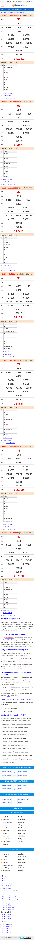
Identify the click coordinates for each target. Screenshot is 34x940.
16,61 (28, 799)
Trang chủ (2, 12)
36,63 (25, 772)
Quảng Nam (22, 868)
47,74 (14, 772)
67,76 (14, 785)
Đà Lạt (20, 839)
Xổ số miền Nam (17, 812)
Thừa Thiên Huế (8, 865)
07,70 (4, 772)
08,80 (4, 775)
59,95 (9, 785)
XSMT (4, 15)
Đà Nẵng (21, 854)
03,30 (14, 775)
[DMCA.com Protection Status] (25, 938)
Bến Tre (20, 816)
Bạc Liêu (5, 844)
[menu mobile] (2, 5)
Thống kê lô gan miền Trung (10, 899)
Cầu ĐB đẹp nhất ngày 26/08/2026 (17, 795)
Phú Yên (20, 870)
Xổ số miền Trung (10, 12)
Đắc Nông (6, 868)
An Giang (21, 822)
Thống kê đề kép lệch (8, 909)
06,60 (20, 772)
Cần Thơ (21, 827)
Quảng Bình (6, 870)
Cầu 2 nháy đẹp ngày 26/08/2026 (17, 781)
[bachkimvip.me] (19, 7)
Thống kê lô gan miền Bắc (9, 894)
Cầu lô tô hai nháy (7, 930)
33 (29, 785)
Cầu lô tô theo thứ (7, 932)
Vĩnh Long (21, 819)
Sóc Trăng (21, 836)
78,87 (14, 802)
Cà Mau (5, 833)
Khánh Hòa (21, 859)
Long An (5, 825)
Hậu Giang (6, 836)
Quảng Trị (21, 865)
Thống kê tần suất (7, 892)
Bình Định (6, 854)
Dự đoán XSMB (6, 915)
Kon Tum (5, 862)
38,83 (4, 789)
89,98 (20, 785)
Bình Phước (22, 830)
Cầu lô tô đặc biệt (7, 926)
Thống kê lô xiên (6, 903)
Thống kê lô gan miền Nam (9, 897)
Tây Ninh (5, 816)
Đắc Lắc (5, 857)
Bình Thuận (6, 839)
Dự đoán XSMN (6, 917)
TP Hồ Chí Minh (7, 822)
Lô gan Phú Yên (10, 98)
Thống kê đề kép (7, 905)
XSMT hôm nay (7, 93)
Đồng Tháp (6, 830)
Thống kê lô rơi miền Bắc (9, 901)
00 (19, 799)
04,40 (25, 785)
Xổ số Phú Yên (20, 12)
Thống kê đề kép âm (8, 907)
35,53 (4, 785)
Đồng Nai (21, 825)
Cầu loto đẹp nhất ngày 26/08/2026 (17, 767)
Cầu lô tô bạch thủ (7, 924)
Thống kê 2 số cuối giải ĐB (9, 890)
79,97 (14, 799)
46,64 (20, 789)
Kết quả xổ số (5, 876)
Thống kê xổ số (6, 886)
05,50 (25, 775)
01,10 (9, 772)
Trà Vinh (20, 841)
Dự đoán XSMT (7, 95)
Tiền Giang (6, 827)
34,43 (14, 789)
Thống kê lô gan (6, 888)
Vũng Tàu (6, 819)
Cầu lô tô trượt (6, 928)
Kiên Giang (21, 833)
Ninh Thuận (22, 862)
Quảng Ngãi (22, 857)
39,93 (20, 775)
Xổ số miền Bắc (17, 808)
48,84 (9, 775)
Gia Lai (5, 859)
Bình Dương (6, 841)
